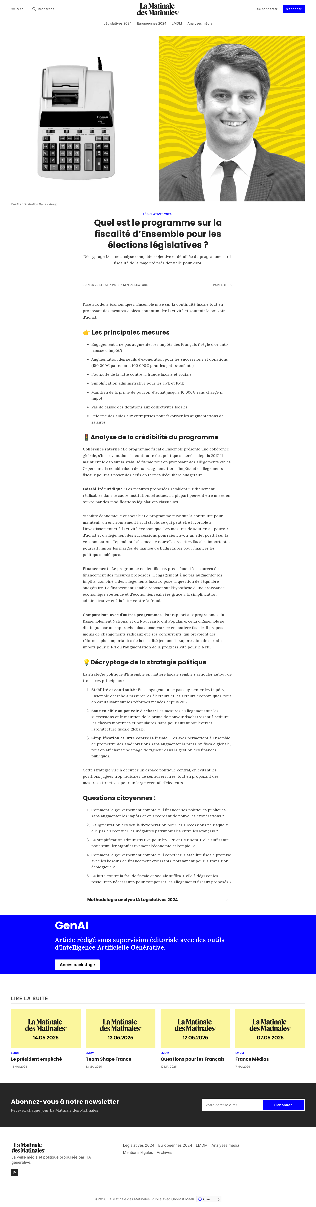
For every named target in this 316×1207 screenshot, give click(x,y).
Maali (189, 1199)
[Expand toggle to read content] (226, 899)
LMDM (15, 1053)
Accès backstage (77, 964)
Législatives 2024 (157, 214)
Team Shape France (108, 1059)
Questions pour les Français (193, 1059)
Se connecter (267, 9)
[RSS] (14, 1172)
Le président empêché (36, 1059)
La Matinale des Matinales (128, 1199)
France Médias (252, 1059)
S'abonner (294, 9)
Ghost (176, 1199)
